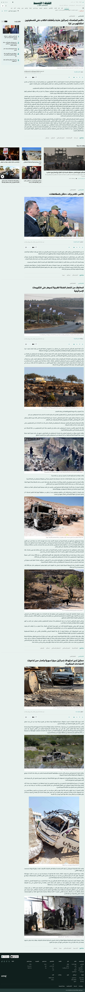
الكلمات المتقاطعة (51, 977)
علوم (45, 966)
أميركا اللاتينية (74, 971)
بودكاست (18, 8)
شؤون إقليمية (82, 971)
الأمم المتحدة (69, 138)
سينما (53, 968)
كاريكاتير (67, 966)
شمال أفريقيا (81, 968)
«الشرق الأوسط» (77, 72)
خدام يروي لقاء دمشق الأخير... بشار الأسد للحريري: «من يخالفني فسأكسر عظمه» (10, 44)
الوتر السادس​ (52, 966)
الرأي (59, 8)
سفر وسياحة (29, 966)
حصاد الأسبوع (74, 977)
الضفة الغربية (75, 648)
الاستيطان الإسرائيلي (56, 648)
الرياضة (30, 8)
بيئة (45, 968)
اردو (74, 2)
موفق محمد (77, 711)
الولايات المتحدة (74, 964)
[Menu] (83, 8)
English (80, 2)
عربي (83, 2)
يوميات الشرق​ (35, 8)
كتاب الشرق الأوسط (66, 968)
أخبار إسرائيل (75, 275)
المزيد (11, 8)
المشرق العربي (72, 16)
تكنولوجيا (40, 8)
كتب (53, 964)
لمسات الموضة (29, 968)
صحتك (45, 964)
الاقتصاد (55, 8)
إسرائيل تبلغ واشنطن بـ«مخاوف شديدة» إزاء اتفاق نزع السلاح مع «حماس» (65, 172)
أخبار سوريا (75, 948)
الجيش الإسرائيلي (60, 138)
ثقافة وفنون (51, 8)
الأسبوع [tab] (3, 21)
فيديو (22, 8)
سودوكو (52, 979)
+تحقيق (75, 981)
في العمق (26, 8)
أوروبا (75, 966)
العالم (62, 8)
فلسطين (53, 138)
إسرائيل (47, 138)
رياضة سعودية (81, 977)
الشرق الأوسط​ (66, 8)
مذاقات (30, 964)
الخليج (82, 966)
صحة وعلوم (45, 8)
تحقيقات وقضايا (73, 979)
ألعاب (15, 8)
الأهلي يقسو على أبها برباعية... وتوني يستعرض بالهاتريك (67, 11)
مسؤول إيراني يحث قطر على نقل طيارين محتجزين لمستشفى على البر (10, 55)
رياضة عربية (82, 979)
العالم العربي (81, 16)
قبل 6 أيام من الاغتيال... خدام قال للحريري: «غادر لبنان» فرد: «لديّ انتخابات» (10, 38)
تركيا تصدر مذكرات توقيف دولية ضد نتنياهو (10, 162)
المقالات (68, 964)
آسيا (75, 968)
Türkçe (77, 2)
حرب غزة (76, 138)
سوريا (63, 275)
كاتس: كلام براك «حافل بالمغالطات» (66, 194)
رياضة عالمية (82, 981)
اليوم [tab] (6, 21)
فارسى (72, 2)
